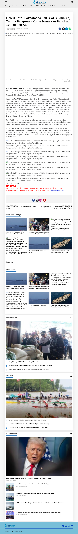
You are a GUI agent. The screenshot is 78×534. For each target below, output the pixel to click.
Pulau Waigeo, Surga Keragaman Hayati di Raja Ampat (21, 206)
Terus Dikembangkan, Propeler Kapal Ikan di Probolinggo (33, 484)
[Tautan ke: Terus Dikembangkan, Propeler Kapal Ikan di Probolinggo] (10, 487)
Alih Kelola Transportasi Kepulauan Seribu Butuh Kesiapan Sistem (35, 493)
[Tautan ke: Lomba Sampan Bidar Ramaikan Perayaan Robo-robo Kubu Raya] (39, 398)
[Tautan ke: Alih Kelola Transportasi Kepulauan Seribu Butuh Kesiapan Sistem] (10, 496)
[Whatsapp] (69, 28)
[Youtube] (44, 200)
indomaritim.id (18, 89)
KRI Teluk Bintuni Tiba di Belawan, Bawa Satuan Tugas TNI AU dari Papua (16, 253)
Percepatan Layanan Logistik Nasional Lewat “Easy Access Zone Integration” (38, 512)
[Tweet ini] (63, 28)
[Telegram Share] (66, 28)
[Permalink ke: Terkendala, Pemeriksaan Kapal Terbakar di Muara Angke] (61, 222)
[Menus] (6, 2)
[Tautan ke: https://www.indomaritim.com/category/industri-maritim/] (71, 434)
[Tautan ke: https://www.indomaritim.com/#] (71, 376)
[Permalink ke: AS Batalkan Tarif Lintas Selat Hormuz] (39, 243)
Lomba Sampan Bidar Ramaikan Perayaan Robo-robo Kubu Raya (28, 420)
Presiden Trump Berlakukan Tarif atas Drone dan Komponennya (29, 478)
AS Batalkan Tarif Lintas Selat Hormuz (37, 251)
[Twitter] (37, 200)
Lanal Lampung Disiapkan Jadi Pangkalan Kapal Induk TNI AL (60, 251)
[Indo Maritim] (39, 2)
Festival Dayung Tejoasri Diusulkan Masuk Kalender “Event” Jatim (28, 427)
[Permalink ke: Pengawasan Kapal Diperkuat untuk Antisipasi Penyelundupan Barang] (39, 224)
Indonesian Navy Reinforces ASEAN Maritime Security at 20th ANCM (29, 369)
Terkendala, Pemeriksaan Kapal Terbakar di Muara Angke (60, 229)
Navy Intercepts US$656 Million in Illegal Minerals (23, 362)
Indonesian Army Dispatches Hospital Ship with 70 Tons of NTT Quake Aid (31, 365)
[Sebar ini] (59, 28)
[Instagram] (40, 200)
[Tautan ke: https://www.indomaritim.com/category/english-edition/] (71, 317)
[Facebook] (33, 200)
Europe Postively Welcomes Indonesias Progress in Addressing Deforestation (56, 206)
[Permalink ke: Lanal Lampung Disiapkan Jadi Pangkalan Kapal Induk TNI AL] (61, 243)
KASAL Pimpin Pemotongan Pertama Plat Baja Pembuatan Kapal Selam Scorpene (40, 502)
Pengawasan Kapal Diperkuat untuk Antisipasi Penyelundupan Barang (39, 233)
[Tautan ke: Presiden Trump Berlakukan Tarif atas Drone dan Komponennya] (39, 456)
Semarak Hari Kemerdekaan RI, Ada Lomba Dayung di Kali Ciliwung (29, 423)
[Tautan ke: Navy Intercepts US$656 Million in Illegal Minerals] (39, 340)
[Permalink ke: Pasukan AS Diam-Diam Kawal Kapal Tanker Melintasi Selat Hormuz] (16, 224)
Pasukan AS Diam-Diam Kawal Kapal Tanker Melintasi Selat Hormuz (15, 233)
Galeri (7, 29)
